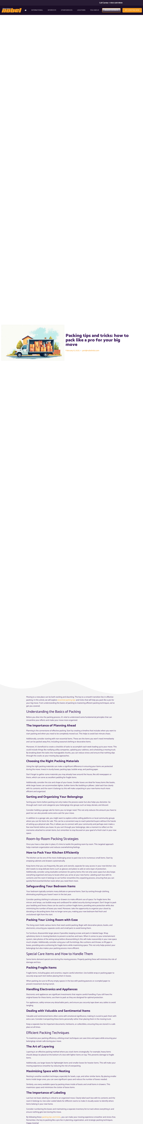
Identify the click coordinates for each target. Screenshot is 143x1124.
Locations (81, 10)
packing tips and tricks (51, 1117)
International (37, 10)
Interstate (52, 10)
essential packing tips (67, 700)
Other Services (66, 10)
